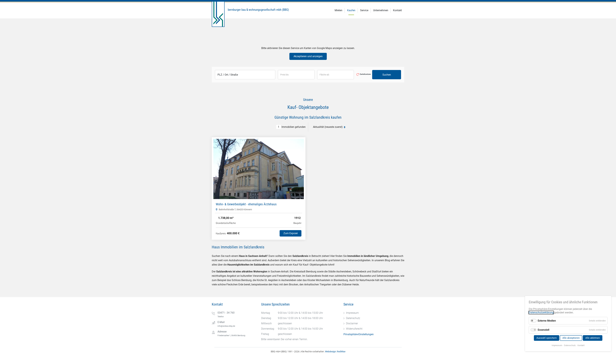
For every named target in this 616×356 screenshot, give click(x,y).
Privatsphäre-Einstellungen (358, 334)
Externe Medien (547, 320)
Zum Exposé (290, 233)
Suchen (386, 74)
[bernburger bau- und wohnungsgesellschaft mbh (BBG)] (272, 14)
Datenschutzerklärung (541, 312)
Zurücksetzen (365, 74)
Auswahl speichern (546, 337)
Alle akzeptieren (571, 337)
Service (364, 10)
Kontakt (397, 10)
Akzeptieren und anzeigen (308, 56)
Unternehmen (380, 10)
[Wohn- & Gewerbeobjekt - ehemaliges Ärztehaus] (258, 169)
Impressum (557, 345)
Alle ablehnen (592, 337)
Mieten (338, 10)
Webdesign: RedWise (335, 351)
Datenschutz (570, 345)
